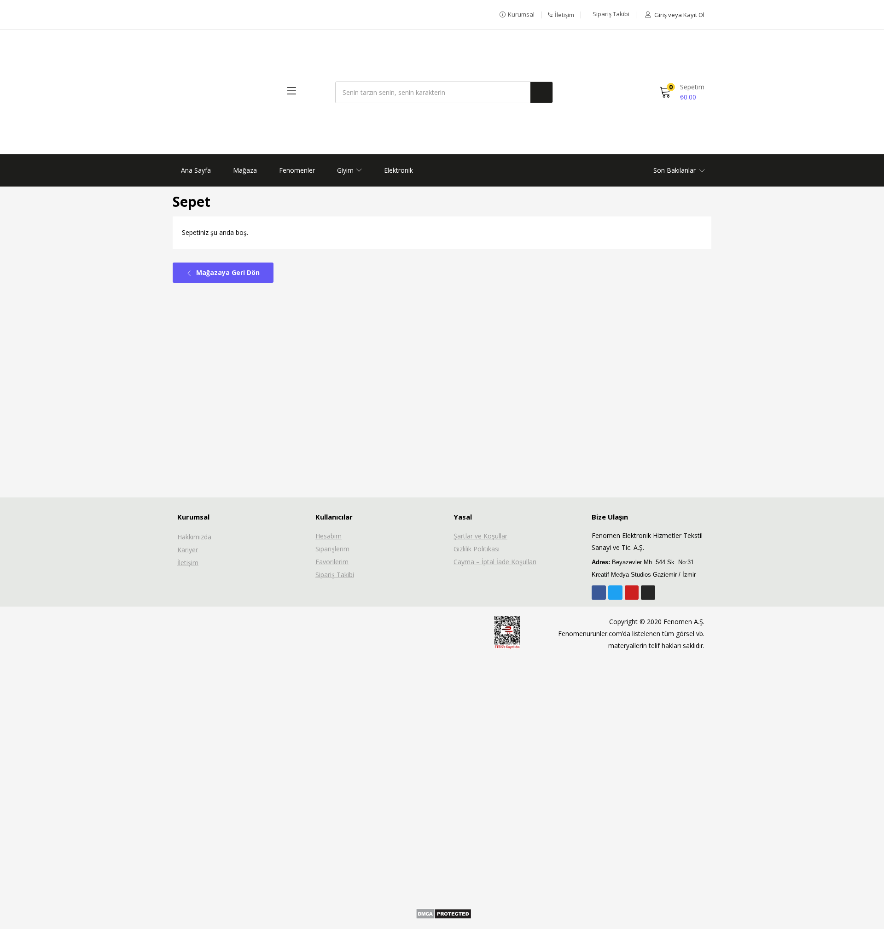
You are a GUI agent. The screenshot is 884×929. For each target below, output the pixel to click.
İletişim (187, 562)
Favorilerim (332, 561)
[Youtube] (632, 592)
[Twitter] (615, 592)
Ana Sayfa (196, 170)
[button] (517, 15)
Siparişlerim (332, 548)
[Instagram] (648, 592)
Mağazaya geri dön (227, 272)
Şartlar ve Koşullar (480, 536)
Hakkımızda (194, 536)
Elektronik (398, 170)
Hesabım (328, 536)
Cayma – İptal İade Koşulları (495, 561)
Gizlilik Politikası (477, 548)
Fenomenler (297, 170)
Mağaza (245, 170)
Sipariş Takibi (334, 574)
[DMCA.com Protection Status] (443, 913)
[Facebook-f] (599, 592)
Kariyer (187, 549)
